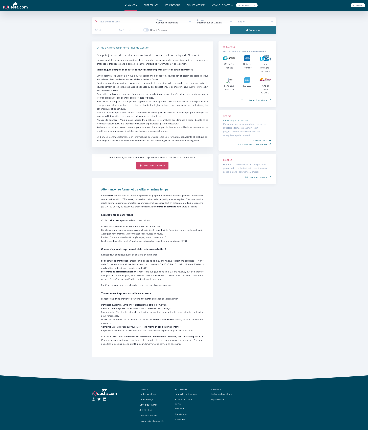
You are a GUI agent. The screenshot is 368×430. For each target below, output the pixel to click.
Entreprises (151, 5)
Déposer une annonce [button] (246, 5)
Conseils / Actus (222, 5)
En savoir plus (260, 140)
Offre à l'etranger (158, 30)
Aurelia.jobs (181, 414)
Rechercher (254, 30)
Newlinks (179, 408)
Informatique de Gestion (235, 120)
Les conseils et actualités (151, 421)
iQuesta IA (180, 419)
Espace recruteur (183, 399)
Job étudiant (145, 410)
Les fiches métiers (148, 415)
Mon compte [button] (358, 5)
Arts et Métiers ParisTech (265, 89)
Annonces (130, 5)
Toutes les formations (221, 394)
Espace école (217, 399)
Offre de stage (146, 399)
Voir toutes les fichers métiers (253, 144)
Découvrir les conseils (256, 177)
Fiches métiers (196, 5)
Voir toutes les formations (254, 100)
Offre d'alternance (148, 404)
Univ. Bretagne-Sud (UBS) (265, 68)
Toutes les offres (147, 394)
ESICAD (247, 85)
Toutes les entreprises (186, 394)
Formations (172, 5)
